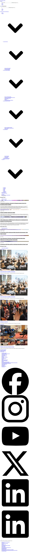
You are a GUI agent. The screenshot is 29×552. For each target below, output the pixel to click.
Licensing (4, 188)
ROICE (6, 99)
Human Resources (4, 358)
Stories (4, 190)
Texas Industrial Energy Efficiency (9, 100)
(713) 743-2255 (2, 351)
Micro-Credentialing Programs (8, 127)
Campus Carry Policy (4, 354)
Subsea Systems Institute (8, 98)
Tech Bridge (4, 191)
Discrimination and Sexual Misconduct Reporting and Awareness (9, 362)
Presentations (6, 157)
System (3, 365)
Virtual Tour (3, 366)
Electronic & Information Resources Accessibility (8, 549)
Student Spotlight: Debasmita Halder (7, 212)
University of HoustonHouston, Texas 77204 (3, 350)
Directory (3, 356)
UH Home (3, 194)
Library (3, 359)
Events (4, 189)
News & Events (4, 192)
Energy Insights (7, 156)
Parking (3, 361)
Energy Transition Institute (8, 96)
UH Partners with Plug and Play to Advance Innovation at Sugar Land (14, 244)
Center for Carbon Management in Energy (10, 97)
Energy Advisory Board (8, 68)
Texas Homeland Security (5, 543)
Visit (2, 3)
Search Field (3, 2)
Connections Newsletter (6, 158)
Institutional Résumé (4, 548)
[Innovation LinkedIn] (15, 539)
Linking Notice (3, 546)
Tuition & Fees (3, 364)
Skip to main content (2, 0)
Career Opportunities (4, 355)
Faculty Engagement (7, 69)
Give (2, 4)
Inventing (4, 187)
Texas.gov (3, 542)
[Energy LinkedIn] (15, 508)
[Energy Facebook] (15, 394)
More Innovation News (4, 228)
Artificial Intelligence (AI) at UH (6, 353)
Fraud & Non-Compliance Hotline (6, 545)
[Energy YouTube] (15, 449)
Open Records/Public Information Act (6, 363)
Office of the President (4, 360)
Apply (2, 9)
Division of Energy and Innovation (4, 11)
